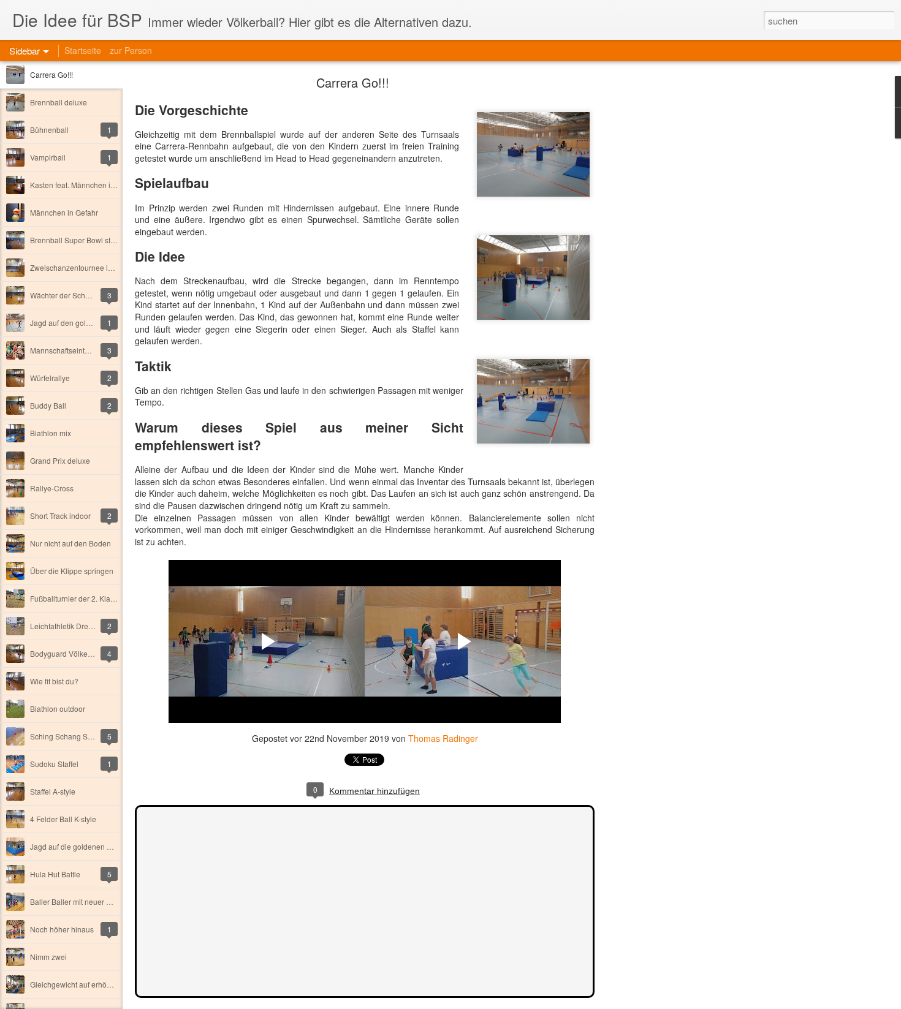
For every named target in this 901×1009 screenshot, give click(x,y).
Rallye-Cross (52, 488)
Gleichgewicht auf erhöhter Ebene (86, 984)
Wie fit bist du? (54, 681)
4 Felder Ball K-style (63, 819)
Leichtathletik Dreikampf (70, 626)
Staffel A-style (52, 791)
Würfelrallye (50, 377)
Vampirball (48, 157)
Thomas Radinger (443, 738)
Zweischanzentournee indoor (78, 267)
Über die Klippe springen (71, 570)
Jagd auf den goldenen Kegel (79, 322)
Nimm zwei (48, 956)
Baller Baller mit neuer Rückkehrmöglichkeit (103, 901)
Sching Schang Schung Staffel (80, 736)
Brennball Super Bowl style (75, 240)
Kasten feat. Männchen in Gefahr (84, 185)
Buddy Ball (48, 405)
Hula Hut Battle (55, 874)
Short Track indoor (60, 515)
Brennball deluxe (58, 102)
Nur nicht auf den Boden (70, 543)
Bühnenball (49, 129)
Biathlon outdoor (57, 708)
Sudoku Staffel (54, 763)
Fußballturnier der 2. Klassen (78, 598)
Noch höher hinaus (62, 929)
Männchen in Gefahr (64, 212)
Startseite (82, 50)
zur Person (131, 50)
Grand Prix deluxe (60, 460)
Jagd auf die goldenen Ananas (81, 846)
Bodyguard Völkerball (66, 653)
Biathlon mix (50, 433)
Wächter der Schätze (64, 295)
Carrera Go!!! (51, 74)
